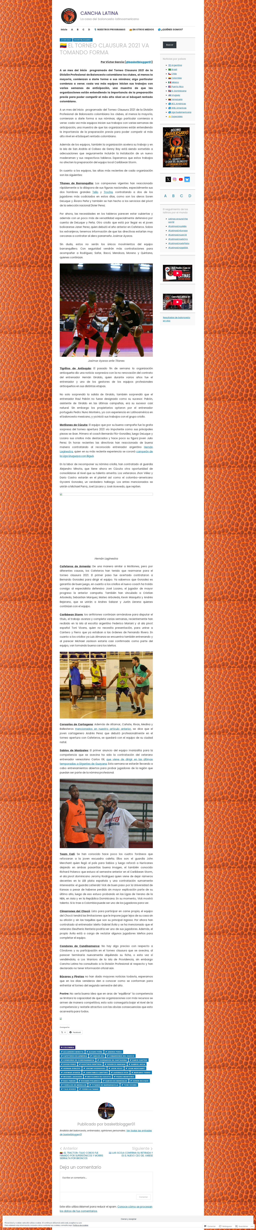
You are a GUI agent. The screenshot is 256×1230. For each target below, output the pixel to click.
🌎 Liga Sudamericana (179, 112)
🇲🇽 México (173, 82)
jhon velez (117, 1068)
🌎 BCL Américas (177, 103)
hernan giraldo (71, 1068)
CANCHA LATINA (99, 13)
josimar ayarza (71, 1072)
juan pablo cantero (97, 1072)
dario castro (139, 1060)
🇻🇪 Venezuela (175, 99)
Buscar (169, 44)
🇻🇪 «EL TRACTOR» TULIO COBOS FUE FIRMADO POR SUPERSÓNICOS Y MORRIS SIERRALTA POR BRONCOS (81, 1153)
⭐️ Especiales (175, 116)
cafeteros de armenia (75, 1056)
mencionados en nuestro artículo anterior (103, 729)
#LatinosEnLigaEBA (178, 247)
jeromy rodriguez (95, 1068)
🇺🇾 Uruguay (174, 95)
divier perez (69, 1064)
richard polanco (90, 1081)
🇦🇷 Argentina (175, 65)
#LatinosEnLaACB (177, 234)
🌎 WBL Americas (177, 108)
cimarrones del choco (121, 1056)
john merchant (136, 1068)
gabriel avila (138, 1064)
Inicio (64, 29)
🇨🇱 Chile (172, 73)
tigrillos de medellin (74, 1085)
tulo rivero (69, 1089)
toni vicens (130, 1085)
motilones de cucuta (99, 1077)
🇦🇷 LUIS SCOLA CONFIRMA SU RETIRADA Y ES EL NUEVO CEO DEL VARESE (131, 1151)
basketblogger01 (82, 40)
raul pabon (69, 1081)
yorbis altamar (90, 1089)
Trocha (108, 192)
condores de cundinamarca (78, 1060)
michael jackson (72, 1077)
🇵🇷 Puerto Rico (175, 86)
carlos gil (98, 1056)
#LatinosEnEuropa (177, 230)
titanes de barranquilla (105, 1085)
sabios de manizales (116, 1081)
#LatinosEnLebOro (178, 239)
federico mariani (116, 1064)
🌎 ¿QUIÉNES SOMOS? (170, 29)
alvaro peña (95, 1052)
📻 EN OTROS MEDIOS (141, 29)
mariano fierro (142, 1072)
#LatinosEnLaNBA (177, 226)
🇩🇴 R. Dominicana (177, 90)
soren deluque (141, 1081)
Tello (95, 192)
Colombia (68, 1047)
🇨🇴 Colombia (175, 78)
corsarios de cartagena (113, 1060)
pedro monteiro (125, 1077)
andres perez (115, 1052)
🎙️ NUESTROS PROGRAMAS (109, 29)
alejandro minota (73, 1052)
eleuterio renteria (91, 1064)
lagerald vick (120, 1072)
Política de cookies (80, 1225)
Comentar (143, 1197)
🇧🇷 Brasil (172, 69)
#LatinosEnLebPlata (178, 243)
